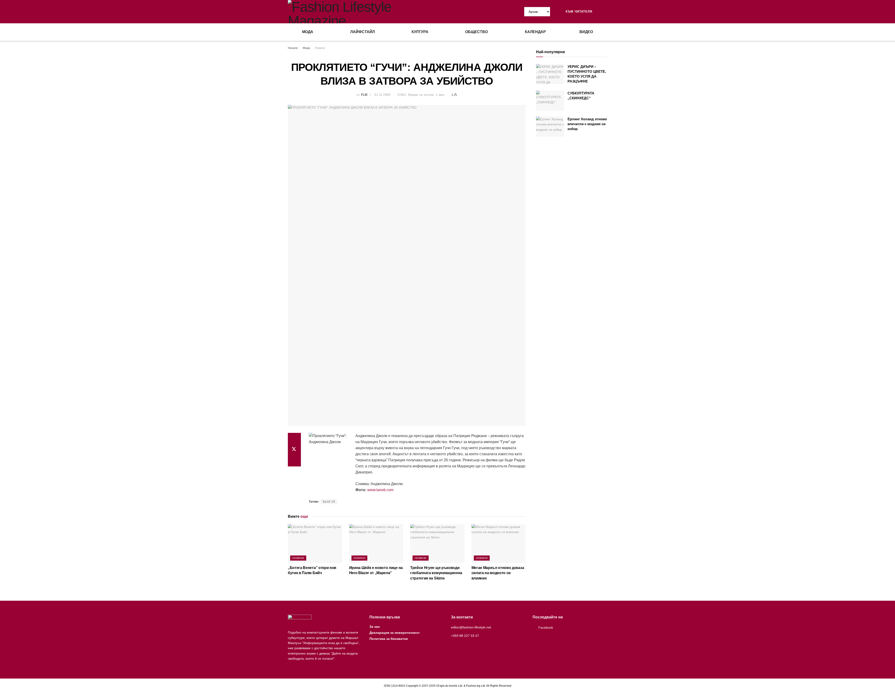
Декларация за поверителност (394, 632)
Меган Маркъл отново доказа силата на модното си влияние (498, 573)
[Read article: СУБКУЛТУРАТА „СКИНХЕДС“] (550, 101)
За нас (374, 626)
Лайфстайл (362, 32)
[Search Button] (605, 11)
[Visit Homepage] (368, 11)
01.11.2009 (382, 95)
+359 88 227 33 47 (465, 636)
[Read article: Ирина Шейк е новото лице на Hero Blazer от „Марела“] (376, 543)
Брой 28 (329, 501)
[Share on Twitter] (294, 449)
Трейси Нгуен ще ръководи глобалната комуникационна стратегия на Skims (436, 573)
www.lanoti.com (380, 490)
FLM (364, 95)
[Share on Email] (294, 460)
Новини (320, 48)
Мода (307, 32)
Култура (420, 32)
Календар (535, 32)
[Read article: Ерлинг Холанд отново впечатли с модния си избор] (550, 127)
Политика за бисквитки (388, 639)
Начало (293, 48)
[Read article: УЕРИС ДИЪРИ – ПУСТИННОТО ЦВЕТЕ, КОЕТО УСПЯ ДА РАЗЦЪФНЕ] (550, 74)
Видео (586, 32)
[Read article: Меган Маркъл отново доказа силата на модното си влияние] (499, 543)
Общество (476, 32)
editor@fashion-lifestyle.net (471, 627)
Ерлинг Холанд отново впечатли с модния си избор (587, 124)
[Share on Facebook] (294, 438)
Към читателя (578, 11)
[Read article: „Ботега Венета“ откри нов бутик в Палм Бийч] (315, 543)
